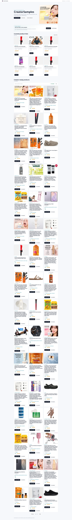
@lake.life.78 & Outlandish (19, 66)
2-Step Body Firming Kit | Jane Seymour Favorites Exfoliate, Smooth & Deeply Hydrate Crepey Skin (21, 367)
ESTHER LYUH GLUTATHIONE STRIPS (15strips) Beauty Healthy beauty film (21, 99)
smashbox (47, 182)
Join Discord (48, 28)
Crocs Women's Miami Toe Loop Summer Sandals (35, 285)
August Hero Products (18, 292)
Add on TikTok (17, 106)
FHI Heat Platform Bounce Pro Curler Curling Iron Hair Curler (20, 258)
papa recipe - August (33, 182)
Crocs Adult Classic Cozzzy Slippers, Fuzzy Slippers (50, 151)
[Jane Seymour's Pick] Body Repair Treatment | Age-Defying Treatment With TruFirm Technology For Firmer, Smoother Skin (21, 127)
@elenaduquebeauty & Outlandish (50, 46)
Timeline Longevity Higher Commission (51, 105)
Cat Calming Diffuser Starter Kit (20, 500)
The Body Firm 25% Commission (20, 131)
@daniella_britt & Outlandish (20, 46)
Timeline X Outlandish (18, 401)
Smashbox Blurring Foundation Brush (35, 312)
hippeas (17, 211)
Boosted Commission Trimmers (35, 401)
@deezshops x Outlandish (34, 46)
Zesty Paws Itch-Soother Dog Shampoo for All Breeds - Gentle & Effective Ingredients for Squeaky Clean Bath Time (35, 259)
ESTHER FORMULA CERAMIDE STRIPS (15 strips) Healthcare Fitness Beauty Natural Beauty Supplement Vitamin (20, 232)
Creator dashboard (30, 17)
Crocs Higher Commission (49, 397)
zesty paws (47, 131)
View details (23, 106)
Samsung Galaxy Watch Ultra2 (35, 338)
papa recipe (17, 319)
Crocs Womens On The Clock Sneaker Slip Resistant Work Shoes (50, 500)
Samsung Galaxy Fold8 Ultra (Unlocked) (20, 472)
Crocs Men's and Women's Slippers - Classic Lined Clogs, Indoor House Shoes (50, 394)
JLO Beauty (47, 481)
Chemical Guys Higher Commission (20, 185)
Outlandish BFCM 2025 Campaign (20, 102)
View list (16, 54)
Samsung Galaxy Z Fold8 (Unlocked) (48, 204)
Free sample (52, 83)
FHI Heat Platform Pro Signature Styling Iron (35, 126)
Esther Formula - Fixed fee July (35, 479)
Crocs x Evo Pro (48, 153)
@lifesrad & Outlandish (48, 66)
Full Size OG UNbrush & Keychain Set (35, 446)
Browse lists (23, 17)
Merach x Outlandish (33, 212)
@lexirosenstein (32, 66)
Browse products (17, 17)
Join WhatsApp (54, 28)
